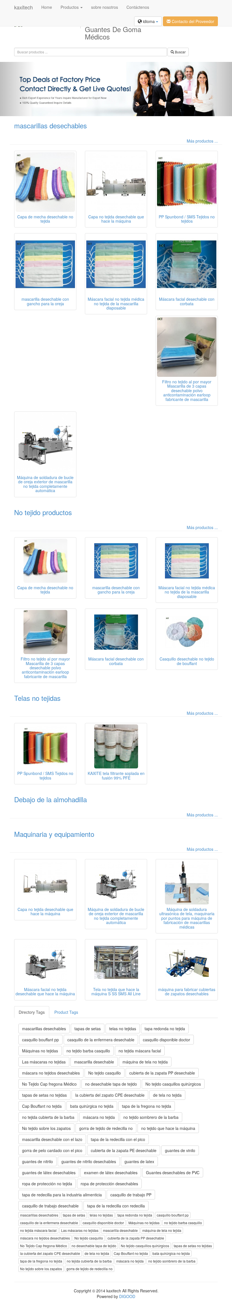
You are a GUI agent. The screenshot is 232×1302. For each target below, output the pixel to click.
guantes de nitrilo (37, 1161)
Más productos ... (202, 141)
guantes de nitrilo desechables (88, 1161)
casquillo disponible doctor (166, 1039)
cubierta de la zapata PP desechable (162, 1073)
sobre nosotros (104, 7)
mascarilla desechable (94, 1062)
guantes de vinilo (180, 1150)
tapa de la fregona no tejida (146, 1106)
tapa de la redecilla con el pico (118, 1139)
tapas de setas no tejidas (44, 1095)
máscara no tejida (99, 1117)
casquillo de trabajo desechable (50, 1206)
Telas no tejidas (37, 698)
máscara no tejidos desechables (51, 1073)
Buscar (180, 51)
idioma (149, 21)
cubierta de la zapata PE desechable (123, 1150)
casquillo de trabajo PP (130, 1194)
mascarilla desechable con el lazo (52, 1139)
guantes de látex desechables (49, 1172)
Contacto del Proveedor (192, 21)
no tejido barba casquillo (88, 1051)
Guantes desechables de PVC (172, 1172)
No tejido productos (43, 512)
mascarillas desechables (50, 125)
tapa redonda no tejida (165, 1028)
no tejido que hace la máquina (168, 1128)
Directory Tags (32, 1012)
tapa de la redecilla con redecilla (116, 1206)
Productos (70, 7)
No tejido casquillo (104, 1073)
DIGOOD (127, 1296)
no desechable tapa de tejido (111, 1084)
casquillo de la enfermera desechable (100, 1039)
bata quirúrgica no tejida (91, 1106)
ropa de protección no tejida (47, 1183)
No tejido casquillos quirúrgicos (173, 1084)
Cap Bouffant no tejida (42, 1106)
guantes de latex (139, 1161)
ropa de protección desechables (109, 1183)
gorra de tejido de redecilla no (106, 1128)
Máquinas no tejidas (40, 1051)
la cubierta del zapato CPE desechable (110, 1095)
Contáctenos (137, 7)
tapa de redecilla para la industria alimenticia (62, 1194)
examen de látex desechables (111, 1172)
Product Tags (66, 1012)
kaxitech (23, 7)
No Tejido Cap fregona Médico (49, 1084)
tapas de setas (87, 1028)
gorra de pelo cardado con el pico (52, 1150)
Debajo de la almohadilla (50, 799)
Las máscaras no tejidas (44, 1062)
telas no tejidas (122, 1028)
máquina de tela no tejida (145, 1062)
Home (46, 7)
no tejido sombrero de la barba (151, 1117)
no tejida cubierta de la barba (48, 1117)
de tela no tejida (167, 1095)
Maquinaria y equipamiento (54, 834)
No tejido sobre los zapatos (46, 1128)
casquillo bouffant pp (40, 1039)
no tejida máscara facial (140, 1051)
